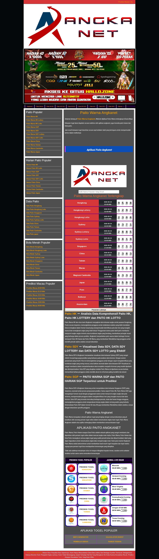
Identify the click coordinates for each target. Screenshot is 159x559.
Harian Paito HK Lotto (34, 168)
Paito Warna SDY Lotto (34, 138)
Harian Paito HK (32, 165)
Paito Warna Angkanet (98, 113)
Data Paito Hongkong (34, 206)
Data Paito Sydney (33, 216)
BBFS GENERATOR (80, 537)
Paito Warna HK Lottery (34, 120)
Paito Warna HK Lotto (34, 123)
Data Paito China (32, 223)
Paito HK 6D (50, 106)
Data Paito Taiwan (32, 227)
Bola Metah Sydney (33, 254)
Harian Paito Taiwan (33, 186)
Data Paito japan (32, 234)
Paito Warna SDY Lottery (35, 134)
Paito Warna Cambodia (34, 148)
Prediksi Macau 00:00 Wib (35, 306)
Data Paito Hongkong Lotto (36, 209)
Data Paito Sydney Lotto (35, 220)
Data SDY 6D (82, 106)
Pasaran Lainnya (99, 310)
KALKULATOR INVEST (114, 537)
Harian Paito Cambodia (34, 189)
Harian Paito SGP (32, 172)
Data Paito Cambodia (34, 230)
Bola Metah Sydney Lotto (35, 257)
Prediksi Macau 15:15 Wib (35, 295)
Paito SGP (111, 106)
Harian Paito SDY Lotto (34, 179)
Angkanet (29, 106)
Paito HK (92, 106)
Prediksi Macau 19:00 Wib (35, 302)
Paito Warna (39, 106)
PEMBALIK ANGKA (80, 542)
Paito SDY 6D (61, 106)
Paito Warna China (33, 141)
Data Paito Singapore (34, 213)
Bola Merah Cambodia (34, 272)
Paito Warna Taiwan (33, 145)
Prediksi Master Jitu (125, 2)
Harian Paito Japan (33, 193)
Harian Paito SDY (32, 175)
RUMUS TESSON (114, 542)
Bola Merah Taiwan (33, 268)
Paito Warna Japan (33, 152)
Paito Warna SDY (32, 131)
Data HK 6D (71, 106)
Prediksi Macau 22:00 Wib (35, 288)
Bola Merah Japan (32, 275)
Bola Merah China (32, 264)
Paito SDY (102, 106)
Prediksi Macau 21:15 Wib (35, 291)
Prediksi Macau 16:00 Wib (35, 298)
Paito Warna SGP (32, 127)
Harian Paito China (33, 182)
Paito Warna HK (32, 116)
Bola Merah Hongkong (34, 247)
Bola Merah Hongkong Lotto (36, 250)
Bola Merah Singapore (34, 261)
